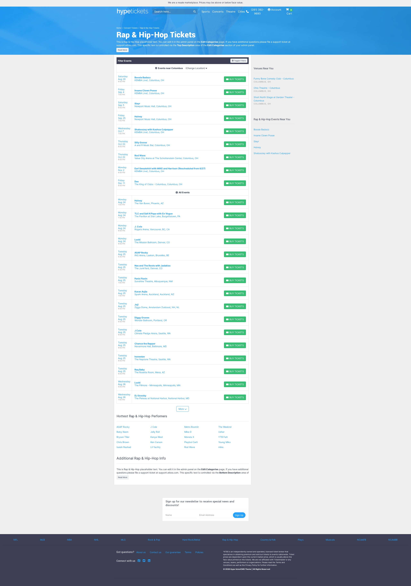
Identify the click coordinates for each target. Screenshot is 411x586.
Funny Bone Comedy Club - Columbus (274, 78)
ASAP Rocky (123, 426)
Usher (221, 431)
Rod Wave (189, 447)
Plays (300, 539)
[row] (183, 78)
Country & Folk (268, 539)
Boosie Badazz (261, 129)
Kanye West (156, 437)
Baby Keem (122, 431)
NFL (15, 539)
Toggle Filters (240, 61)
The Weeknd (225, 426)
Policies (199, 552)
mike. (221, 447)
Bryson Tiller (123, 437)
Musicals (330, 539)
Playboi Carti (191, 442)
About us (141, 552)
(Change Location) (196, 68)
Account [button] (275, 9)
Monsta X (189, 437)
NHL (96, 539)
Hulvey (257, 147)
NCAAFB (361, 539)
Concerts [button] (217, 11)
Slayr (256, 141)
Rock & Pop (154, 539)
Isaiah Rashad (124, 447)
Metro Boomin (191, 426)
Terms (188, 552)
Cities (241, 11)
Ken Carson (156, 442)
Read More (122, 50)
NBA (69, 539)
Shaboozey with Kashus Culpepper (272, 153)
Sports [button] (205, 11)
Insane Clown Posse (264, 135)
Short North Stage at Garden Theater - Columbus (274, 99)
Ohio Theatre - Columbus (267, 88)
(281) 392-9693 (257, 11)
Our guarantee (173, 552)
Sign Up (239, 515)
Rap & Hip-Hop (230, 539)
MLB (42, 539)
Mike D (188, 431)
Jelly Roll (155, 431)
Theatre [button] (230, 11)
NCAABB (393, 539)
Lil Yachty (155, 447)
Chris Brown (123, 442)
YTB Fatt (223, 437)
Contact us (155, 552)
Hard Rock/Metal (191, 539)
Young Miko (224, 442)
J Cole (153, 426)
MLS (123, 539)
